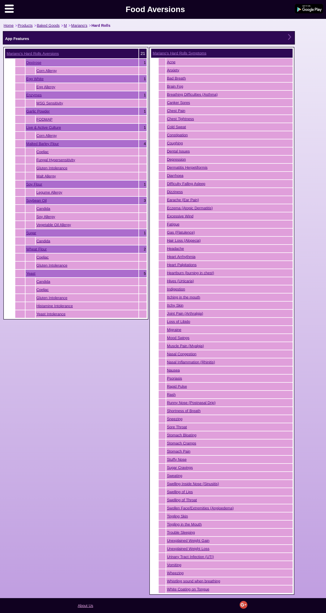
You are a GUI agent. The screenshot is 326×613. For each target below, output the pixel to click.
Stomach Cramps (181, 443)
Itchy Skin (175, 305)
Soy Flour (34, 184)
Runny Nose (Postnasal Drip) (191, 403)
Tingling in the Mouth (184, 524)
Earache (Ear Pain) (183, 200)
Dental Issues (178, 151)
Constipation (177, 135)
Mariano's (79, 25)
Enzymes (34, 95)
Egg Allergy (45, 87)
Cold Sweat (176, 127)
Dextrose (33, 63)
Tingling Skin (177, 516)
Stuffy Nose (177, 459)
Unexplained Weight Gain (188, 540)
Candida (43, 209)
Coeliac (42, 152)
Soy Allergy (45, 217)
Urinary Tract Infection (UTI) (190, 557)
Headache (175, 249)
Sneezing (174, 419)
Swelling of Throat (182, 500)
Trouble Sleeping (181, 532)
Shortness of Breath (184, 411)
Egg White (35, 79)
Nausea (173, 370)
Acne (171, 62)
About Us (85, 606)
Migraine (174, 330)
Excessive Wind (180, 216)
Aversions (33, 53)
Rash (171, 395)
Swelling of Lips (180, 492)
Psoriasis (174, 378)
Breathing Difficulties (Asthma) (192, 94)
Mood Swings (178, 338)
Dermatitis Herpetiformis (187, 167)
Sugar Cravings (180, 468)
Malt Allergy (46, 176)
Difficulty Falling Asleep (186, 184)
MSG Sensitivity (49, 103)
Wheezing (175, 573)
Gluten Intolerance (51, 168)
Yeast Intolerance (50, 314)
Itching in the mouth (183, 297)
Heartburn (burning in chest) (190, 273)
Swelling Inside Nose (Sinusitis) (193, 484)
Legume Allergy (49, 192)
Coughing (175, 143)
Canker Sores (178, 103)
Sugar (31, 233)
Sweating (174, 476)
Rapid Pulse (177, 386)
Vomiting (174, 565)
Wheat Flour (36, 249)
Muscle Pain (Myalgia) (185, 346)
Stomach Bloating (181, 435)
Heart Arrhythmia (181, 257)
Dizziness (175, 192)
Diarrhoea (175, 176)
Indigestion (176, 289)
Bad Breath (176, 78)
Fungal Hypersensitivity (55, 160)
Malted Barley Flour (42, 144)
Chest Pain (176, 111)
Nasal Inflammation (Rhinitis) (191, 362)
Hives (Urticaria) (180, 281)
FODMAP (44, 119)
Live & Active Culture (43, 127)
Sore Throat (177, 427)
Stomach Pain (178, 451)
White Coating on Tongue (188, 589)
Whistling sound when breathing (193, 581)
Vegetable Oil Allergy (53, 225)
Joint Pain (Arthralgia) (185, 313)
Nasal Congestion (181, 354)
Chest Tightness (180, 119)
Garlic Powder (38, 111)
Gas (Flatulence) (181, 232)
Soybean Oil (36, 200)
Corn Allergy (46, 71)
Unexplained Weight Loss (188, 549)
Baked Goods (48, 25)
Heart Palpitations (182, 265)
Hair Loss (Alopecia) (184, 240)
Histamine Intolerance (54, 306)
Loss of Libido (178, 322)
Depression (176, 159)
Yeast (30, 273)
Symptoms (179, 53)
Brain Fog (175, 86)
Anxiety (173, 70)
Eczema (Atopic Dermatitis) (190, 208)
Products (25, 25)
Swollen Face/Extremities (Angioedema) (200, 508)
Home (9, 25)
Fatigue (173, 224)
